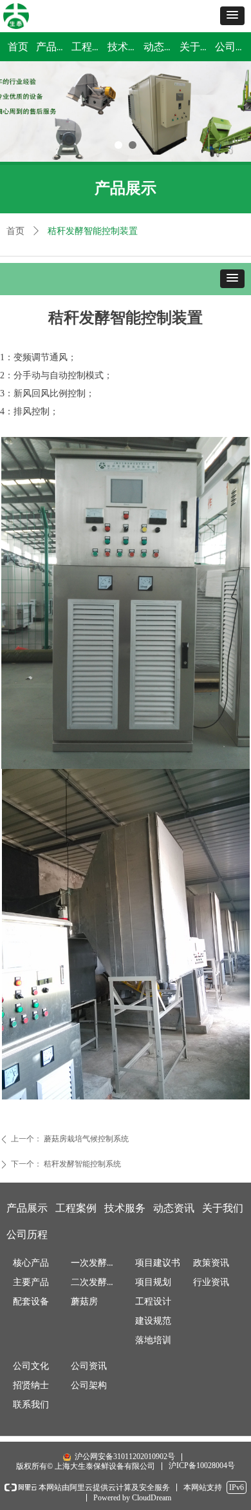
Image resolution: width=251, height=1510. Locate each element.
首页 (15, 231)
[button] (232, 15)
